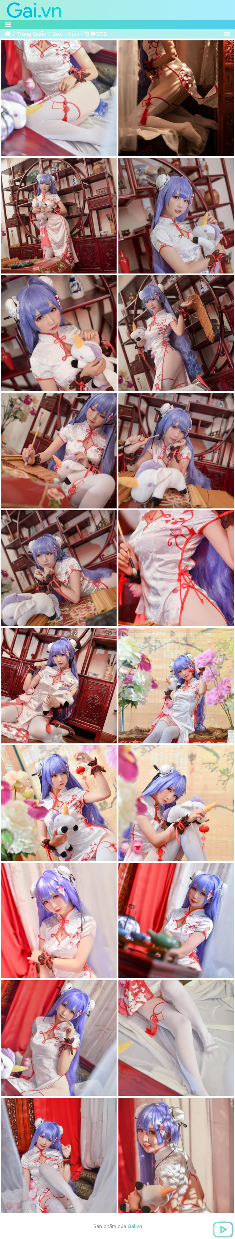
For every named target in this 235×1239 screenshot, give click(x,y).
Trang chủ (8, 34)
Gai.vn (135, 1226)
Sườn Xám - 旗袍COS (79, 34)
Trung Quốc (31, 34)
